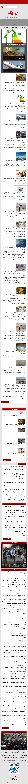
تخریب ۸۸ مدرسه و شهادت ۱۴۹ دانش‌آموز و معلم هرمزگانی (14, 699)
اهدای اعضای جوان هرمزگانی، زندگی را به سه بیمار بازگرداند (14, 674)
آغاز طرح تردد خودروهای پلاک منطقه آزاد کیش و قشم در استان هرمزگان (14, 683)
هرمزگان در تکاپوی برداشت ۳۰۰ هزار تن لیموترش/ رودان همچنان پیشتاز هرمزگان (14, 687)
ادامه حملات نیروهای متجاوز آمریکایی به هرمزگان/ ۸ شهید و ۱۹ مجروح (14, 627)
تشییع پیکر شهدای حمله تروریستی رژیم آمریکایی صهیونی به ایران (14, 653)
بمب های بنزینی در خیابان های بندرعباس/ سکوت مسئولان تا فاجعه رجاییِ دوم (15, 434)
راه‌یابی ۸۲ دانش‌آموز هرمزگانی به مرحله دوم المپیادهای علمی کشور (14, 702)
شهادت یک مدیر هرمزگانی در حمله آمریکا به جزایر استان (15, 638)
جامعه (22, 755)
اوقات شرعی (14, 754)
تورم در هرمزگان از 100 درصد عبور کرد (18, 690)
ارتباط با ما (17, 21)
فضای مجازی (9, 752)
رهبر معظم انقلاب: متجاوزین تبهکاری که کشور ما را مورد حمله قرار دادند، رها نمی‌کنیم (14, 712)
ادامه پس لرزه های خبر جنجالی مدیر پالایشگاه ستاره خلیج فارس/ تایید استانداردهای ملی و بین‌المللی (14, 140)
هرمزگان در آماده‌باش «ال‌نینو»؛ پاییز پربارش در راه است (14, 248)
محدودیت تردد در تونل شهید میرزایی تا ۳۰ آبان (14, 212)
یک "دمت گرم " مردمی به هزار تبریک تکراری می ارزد (14, 194)
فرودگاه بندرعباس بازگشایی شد (20, 665)
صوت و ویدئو (10, 755)
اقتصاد (25, 755)
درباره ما (6, 21)
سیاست (3, 754)
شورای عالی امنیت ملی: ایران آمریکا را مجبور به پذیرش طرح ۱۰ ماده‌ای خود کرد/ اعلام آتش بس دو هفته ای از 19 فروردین (14, 717)
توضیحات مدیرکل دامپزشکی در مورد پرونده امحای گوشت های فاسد (14, 662)
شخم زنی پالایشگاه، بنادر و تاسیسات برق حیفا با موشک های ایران (14, 721)
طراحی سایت (20, 783)
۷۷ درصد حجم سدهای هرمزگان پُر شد (18, 696)
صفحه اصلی (24, 405)
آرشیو (22, 21)
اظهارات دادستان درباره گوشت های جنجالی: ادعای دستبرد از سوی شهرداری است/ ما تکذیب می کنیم (14, 693)
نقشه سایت (6, 757)
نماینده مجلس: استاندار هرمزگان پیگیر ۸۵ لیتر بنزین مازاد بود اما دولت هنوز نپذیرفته (14, 314)
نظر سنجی (24, 754)
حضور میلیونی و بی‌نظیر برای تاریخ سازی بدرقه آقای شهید (14, 656)
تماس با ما (19, 757)
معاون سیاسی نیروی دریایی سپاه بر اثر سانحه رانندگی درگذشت (14, 668)
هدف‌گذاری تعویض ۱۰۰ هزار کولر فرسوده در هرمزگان (15, 650)
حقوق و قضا (24, 752)
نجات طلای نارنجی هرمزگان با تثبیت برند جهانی (15, 296)
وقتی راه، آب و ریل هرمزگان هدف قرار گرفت (14, 385)
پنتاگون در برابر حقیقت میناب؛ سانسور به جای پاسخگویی (14, 631)
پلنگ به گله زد (23, 659)
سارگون (7, 783)
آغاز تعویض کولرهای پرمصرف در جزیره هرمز (15, 103)
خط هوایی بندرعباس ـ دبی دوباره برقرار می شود (15, 122)
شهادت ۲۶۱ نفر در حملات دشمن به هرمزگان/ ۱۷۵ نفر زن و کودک (14, 706)
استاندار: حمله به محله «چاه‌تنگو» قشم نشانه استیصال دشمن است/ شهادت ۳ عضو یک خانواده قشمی (14, 274)
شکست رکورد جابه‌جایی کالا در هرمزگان (18, 671)
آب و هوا (20, 754)
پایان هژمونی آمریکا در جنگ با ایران (19, 709)
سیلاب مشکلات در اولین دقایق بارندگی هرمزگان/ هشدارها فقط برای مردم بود (15, 444)
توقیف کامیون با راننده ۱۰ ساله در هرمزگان (17, 633)
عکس (15, 755)
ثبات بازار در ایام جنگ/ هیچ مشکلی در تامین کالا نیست (14, 725)
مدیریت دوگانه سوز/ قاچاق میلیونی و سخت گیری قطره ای (15, 454)
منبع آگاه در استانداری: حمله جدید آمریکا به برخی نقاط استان (14, 647)
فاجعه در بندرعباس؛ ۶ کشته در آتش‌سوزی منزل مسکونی (14, 352)
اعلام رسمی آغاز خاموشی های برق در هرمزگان (17, 644)
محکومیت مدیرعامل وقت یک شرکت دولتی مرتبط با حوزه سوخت (14, 679)
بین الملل (14, 752)
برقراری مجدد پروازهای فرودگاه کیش (18, 676)
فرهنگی (19, 752)
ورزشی (18, 755)
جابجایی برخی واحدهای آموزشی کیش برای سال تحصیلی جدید (15, 83)
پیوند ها (11, 21)
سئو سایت (13, 783)
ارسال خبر (16, 24)
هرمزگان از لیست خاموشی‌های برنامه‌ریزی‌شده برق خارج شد (14, 624)
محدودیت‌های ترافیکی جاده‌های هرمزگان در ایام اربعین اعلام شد (14, 333)
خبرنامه (3, 752)
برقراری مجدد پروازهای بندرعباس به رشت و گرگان (15, 161)
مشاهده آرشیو (5, 402)
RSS (11, 24)
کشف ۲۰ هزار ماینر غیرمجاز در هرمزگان (18, 635)
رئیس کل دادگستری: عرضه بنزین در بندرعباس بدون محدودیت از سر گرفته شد (14, 229)
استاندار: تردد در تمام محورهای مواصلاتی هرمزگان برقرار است (15, 368)
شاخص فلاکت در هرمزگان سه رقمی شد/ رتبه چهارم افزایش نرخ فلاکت (14, 179)
